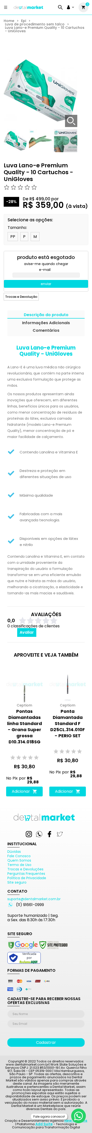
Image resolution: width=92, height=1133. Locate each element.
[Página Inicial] (28, 9)
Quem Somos (19, 860)
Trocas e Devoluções (25, 869)
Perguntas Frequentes (26, 873)
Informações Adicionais (46, 323)
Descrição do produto (46, 315)
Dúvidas (14, 851)
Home (9, 20)
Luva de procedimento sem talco (35, 24)
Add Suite (44, 1124)
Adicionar (21, 791)
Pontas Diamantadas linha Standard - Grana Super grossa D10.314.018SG (24, 726)
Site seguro (16, 882)
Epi (23, 20)
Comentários (46, 331)
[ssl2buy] (37, 950)
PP (12, 236)
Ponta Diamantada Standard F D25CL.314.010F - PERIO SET (67, 723)
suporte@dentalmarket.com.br (34, 899)
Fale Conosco (19, 856)
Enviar (46, 283)
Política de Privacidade (26, 878)
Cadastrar (46, 1042)
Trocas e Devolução (21, 296)
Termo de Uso (19, 864)
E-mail (45, 269)
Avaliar (27, 632)
